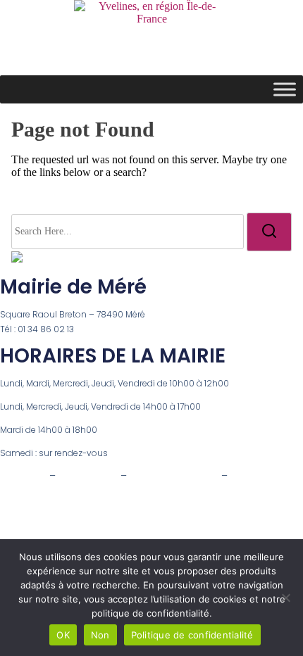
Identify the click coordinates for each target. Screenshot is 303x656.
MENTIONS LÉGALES (174, 476)
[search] (269, 232)
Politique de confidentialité (192, 635)
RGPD (243, 476)
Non (100, 635)
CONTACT (23, 476)
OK (63, 635)
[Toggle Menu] (284, 89)
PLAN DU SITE (88, 476)
